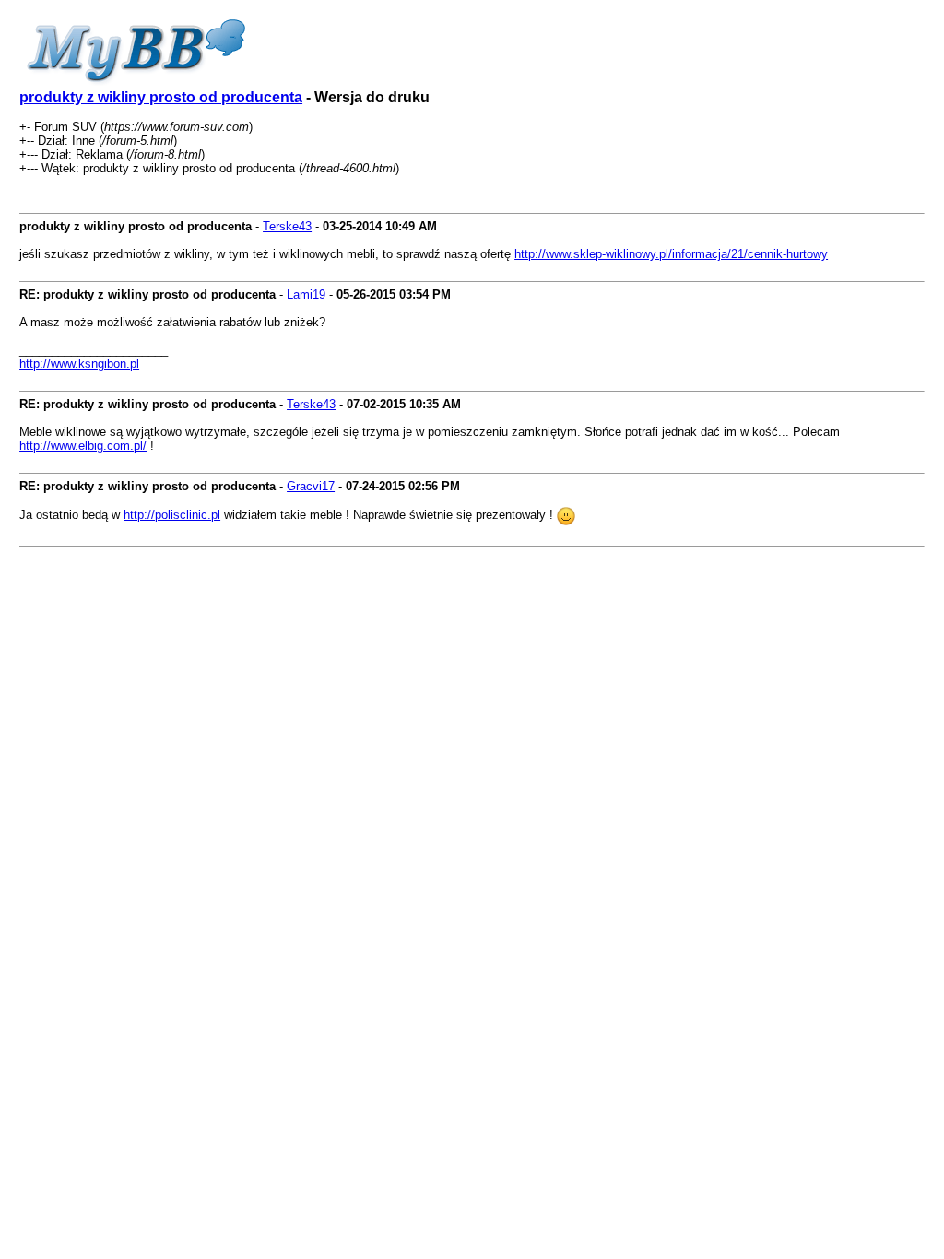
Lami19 (306, 294)
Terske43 (287, 226)
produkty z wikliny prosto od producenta (160, 97)
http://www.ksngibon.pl (79, 364)
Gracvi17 (311, 486)
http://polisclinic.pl (172, 515)
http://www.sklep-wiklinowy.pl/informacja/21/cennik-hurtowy (671, 254)
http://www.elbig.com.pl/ (83, 446)
